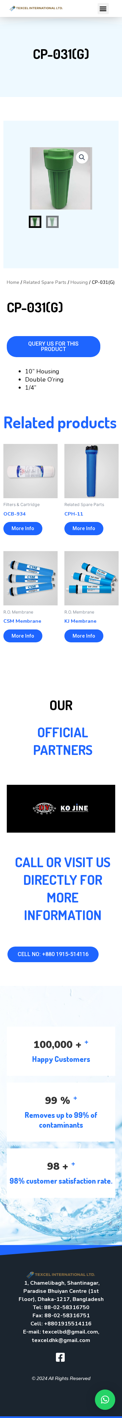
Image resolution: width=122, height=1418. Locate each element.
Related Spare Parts (44, 282)
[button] (103, 8)
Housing (79, 282)
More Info (23, 528)
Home (13, 282)
